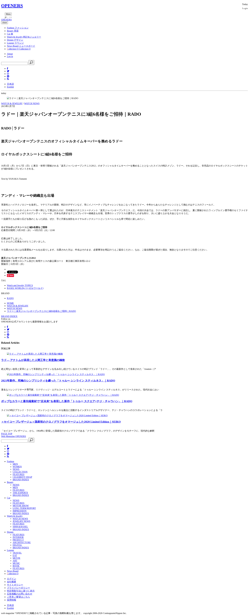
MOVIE (16, 558)
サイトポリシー (15, 585)
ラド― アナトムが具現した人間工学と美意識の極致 (33, 360)
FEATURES (18, 474)
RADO (10, 298)
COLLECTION (20, 472)
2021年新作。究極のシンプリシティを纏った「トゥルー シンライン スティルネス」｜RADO (58, 380)
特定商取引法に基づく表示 (21, 591)
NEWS (16, 469)
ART (15, 560)
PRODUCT (18, 540)
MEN (15, 464)
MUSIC (16, 563)
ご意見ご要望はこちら (18, 597)
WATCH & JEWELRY (11, 103)
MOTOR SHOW (21, 505)
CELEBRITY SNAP (22, 477)
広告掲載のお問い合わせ (19, 594)
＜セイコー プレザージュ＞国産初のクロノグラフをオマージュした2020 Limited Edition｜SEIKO (61, 421)
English (10, 87)
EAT (15, 555)
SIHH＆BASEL (20, 526)
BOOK (16, 566)
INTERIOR (18, 537)
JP (6, 17)
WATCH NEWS (31, 103)
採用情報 (11, 600)
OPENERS (12, 5)
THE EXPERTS (20, 492)
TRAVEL (17, 553)
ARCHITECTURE (22, 542)
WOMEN (17, 466)
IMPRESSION (20, 511)
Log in (10, 56)
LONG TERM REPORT (24, 508)
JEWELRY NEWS (21, 521)
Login (245, 8)
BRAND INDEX (9, 316)
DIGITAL (17, 545)
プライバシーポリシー (18, 588)
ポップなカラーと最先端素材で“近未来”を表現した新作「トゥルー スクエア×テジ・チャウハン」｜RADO (66, 401)
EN (10, 17)
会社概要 (11, 581)
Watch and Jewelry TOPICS (20, 285)
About (10, 54)
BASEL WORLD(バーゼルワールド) (25, 288)
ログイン (11, 578)
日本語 (10, 84)
